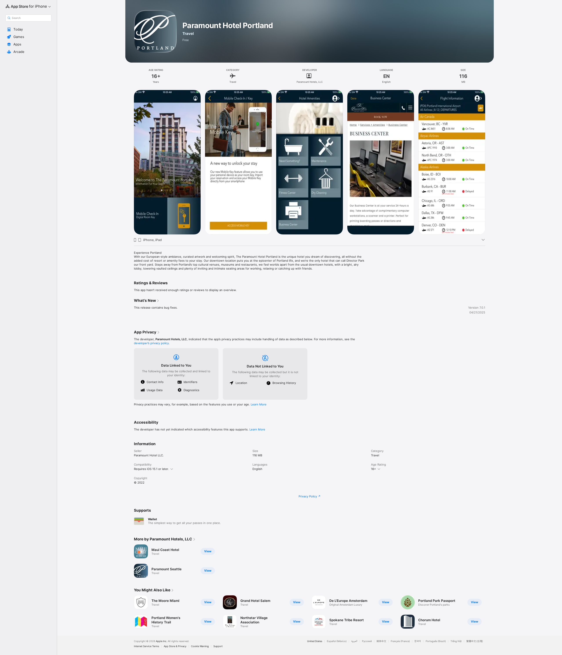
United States (314, 641)
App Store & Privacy (175, 646)
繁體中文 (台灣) (474, 641)
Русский (367, 641)
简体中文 (381, 641)
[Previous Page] (129, 612)
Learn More (259, 404)
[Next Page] (489, 612)
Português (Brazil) (436, 641)
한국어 (417, 641)
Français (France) (400, 641)
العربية (354, 641)
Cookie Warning (200, 646)
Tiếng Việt (456, 641)
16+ (373, 469)
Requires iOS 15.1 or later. (151, 469)
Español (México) (337, 641)
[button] (28, 29)
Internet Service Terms (146, 646)
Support (218, 646)
